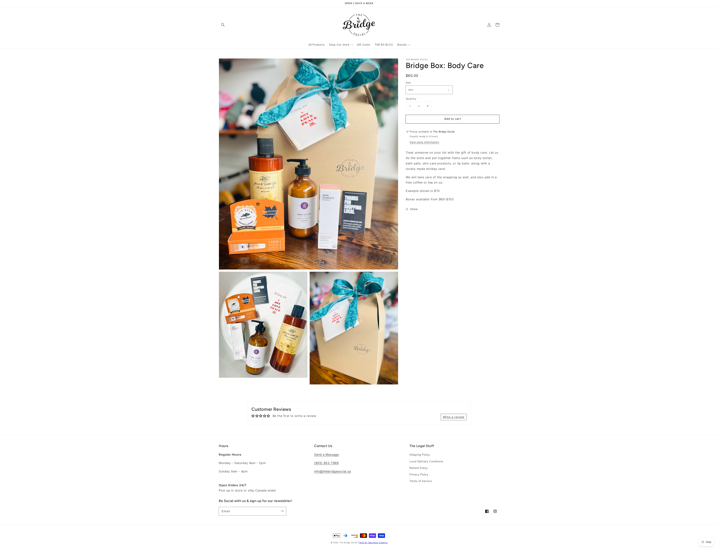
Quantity (411, 98)
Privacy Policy (418, 474)
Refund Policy (418, 467)
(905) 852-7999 (326, 463)
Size (408, 82)
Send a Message (326, 454)
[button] (223, 25)
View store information (424, 142)
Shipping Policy (419, 454)
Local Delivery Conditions (426, 461)
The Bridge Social (348, 542)
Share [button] (414, 209)
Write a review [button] (453, 417)
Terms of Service (420, 481)
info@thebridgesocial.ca (332, 471)
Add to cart (452, 119)
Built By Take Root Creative (373, 542)
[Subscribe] (282, 511)
